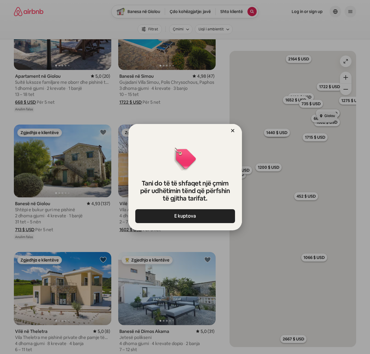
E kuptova (185, 216)
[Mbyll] (232, 130)
